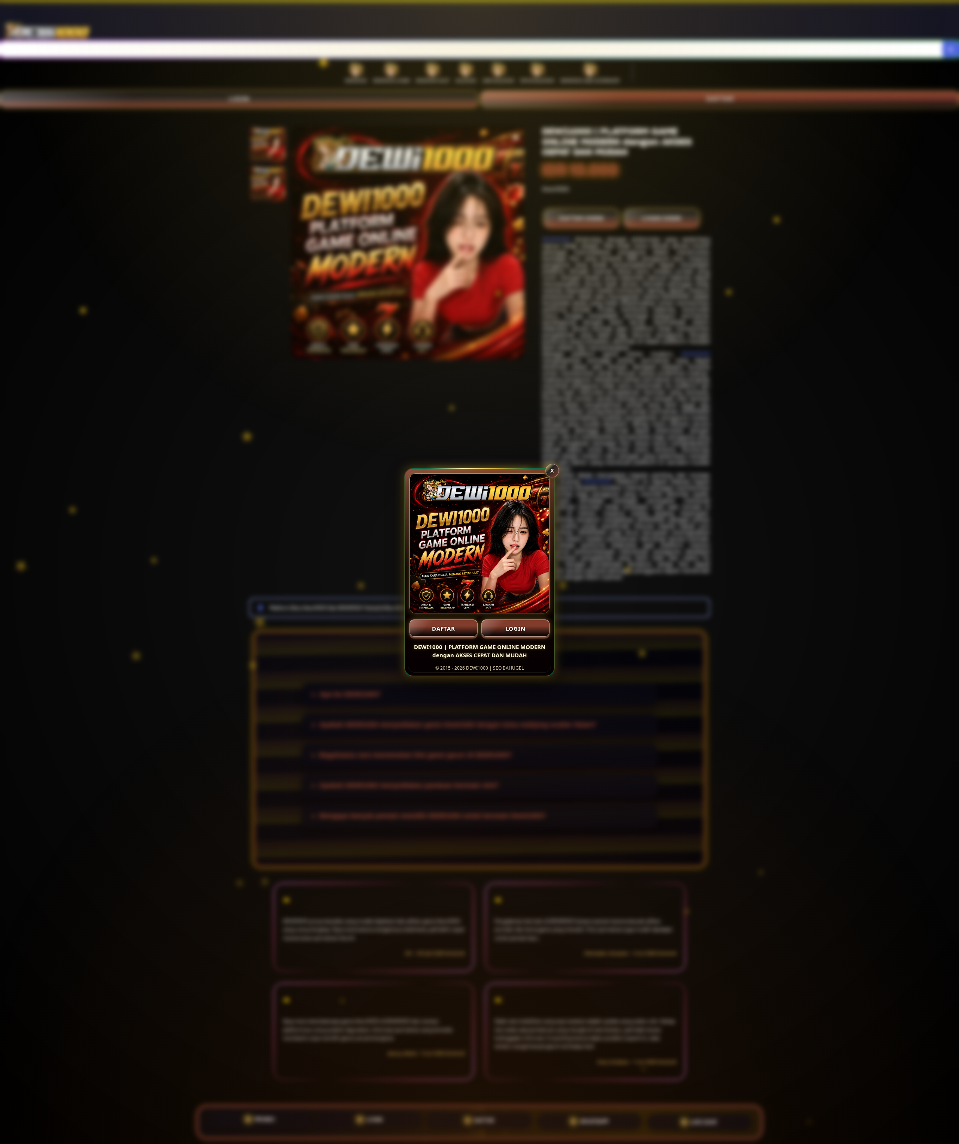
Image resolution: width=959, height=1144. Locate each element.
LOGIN (516, 628)
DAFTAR (443, 628)
